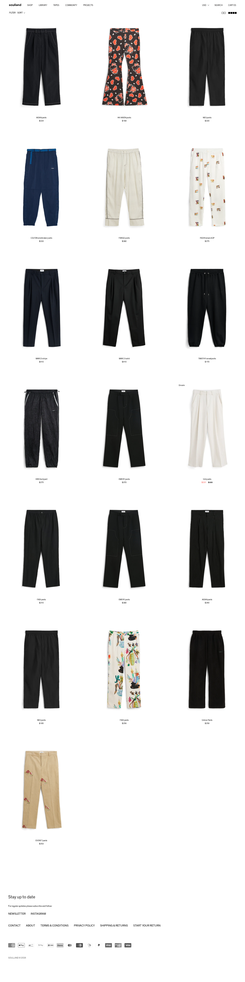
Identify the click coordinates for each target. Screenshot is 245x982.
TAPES (56, 5)
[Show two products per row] (224, 12)
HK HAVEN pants (124, 118)
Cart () (232, 5)
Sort (20, 13)
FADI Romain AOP (207, 238)
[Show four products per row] (232, 12)
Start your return (147, 925)
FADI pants (41, 600)
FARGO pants (124, 238)
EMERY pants (124, 479)
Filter (12, 13)
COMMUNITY (71, 5)
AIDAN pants (41, 118)
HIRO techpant (42, 479)
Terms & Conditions (55, 925)
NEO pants (207, 118)
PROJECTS (88, 5)
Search (219, 5)
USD (204, 5)
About (30, 925)
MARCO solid (124, 359)
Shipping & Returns (114, 925)
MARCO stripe (41, 359)
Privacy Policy (84, 925)
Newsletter (17, 913)
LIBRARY (43, 5)
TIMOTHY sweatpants (207, 359)
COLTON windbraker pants (41, 238)
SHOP (30, 5)
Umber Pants (207, 720)
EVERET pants (41, 841)
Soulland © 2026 (17, 958)
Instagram (38, 913)
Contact (14, 925)
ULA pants (207, 479)
